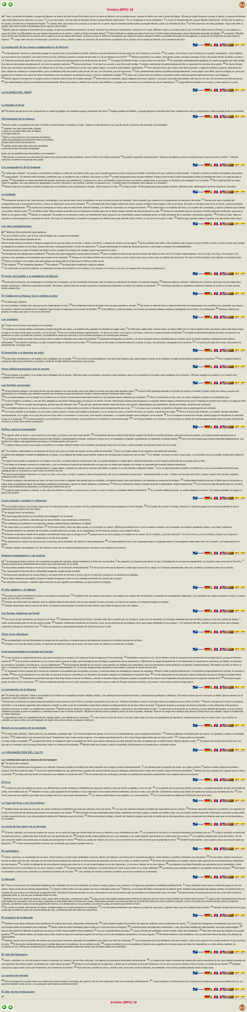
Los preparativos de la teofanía (20, 167)
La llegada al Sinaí (12, 105)
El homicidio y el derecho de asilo (22, 352)
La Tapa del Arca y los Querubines (22, 802)
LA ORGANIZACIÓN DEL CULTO (22, 752)
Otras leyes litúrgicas (14, 634)
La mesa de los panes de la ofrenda (23, 826)
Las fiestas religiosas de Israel (20, 613)
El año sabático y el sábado (18, 589)
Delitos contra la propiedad (18, 429)
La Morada (8, 879)
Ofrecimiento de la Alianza (18, 118)
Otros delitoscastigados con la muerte (25, 368)
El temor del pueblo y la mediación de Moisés (29, 276)
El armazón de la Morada (17, 917)
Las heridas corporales (15, 385)
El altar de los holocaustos (18, 991)
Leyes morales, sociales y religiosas (24, 500)
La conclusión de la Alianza (18, 689)
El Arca (5, 782)
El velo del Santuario (14, 954)
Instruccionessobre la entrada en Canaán (27, 651)
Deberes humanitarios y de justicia (23, 555)
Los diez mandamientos (16, 226)
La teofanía (8, 194)
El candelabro (10, 850)
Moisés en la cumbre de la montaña (23, 727)
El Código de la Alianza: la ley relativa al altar (29, 295)
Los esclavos (9, 319)
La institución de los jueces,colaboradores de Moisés (34, 47)
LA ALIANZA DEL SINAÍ (16, 92)
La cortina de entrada (14, 975)
